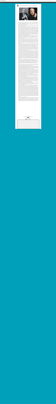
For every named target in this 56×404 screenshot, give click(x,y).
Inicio (3, 2)
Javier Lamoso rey (31, 116)
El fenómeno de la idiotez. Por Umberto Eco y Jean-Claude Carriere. (28, 5)
